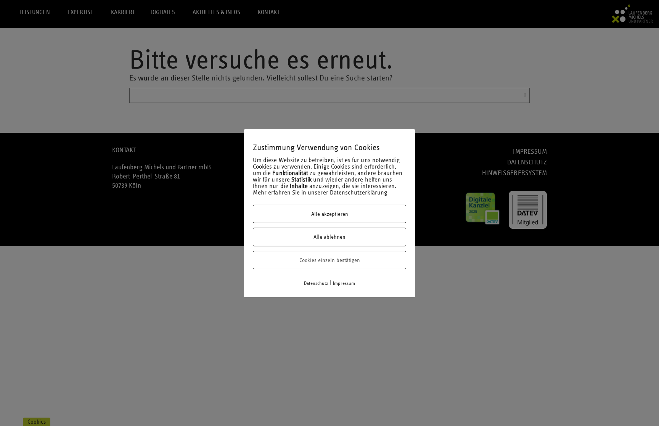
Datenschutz (316, 283)
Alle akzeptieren (329, 214)
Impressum (344, 283)
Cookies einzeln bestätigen (329, 260)
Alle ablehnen (329, 237)
